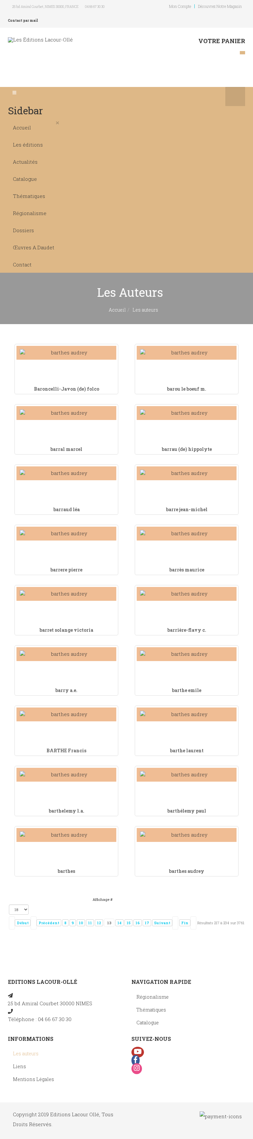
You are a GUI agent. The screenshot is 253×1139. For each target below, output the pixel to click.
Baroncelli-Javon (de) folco (66, 389)
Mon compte (180, 6)
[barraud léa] (66, 473)
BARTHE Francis (66, 750)
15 (128, 922)
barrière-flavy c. (186, 630)
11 (90, 922)
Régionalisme (29, 213)
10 (81, 922)
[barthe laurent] (187, 714)
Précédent (49, 922)
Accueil (22, 127)
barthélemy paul (186, 811)
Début (23, 922)
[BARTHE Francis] (66, 714)
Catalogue (25, 179)
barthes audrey (186, 871)
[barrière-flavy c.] (187, 593)
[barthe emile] (187, 654)
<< (12, 923)
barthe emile (186, 690)
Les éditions (28, 144)
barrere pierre (66, 570)
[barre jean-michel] (187, 473)
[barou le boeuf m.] (187, 352)
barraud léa (66, 509)
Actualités (25, 161)
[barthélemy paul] (187, 774)
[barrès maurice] (187, 533)
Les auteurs (26, 1053)
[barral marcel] (66, 413)
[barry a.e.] (66, 654)
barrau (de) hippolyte (187, 449)
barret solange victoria (66, 630)
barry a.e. (66, 690)
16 (137, 922)
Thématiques (29, 196)
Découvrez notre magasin (220, 6)
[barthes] (66, 835)
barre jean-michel (187, 509)
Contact (22, 264)
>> (193, 923)
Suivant (162, 922)
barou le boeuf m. (186, 389)
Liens (19, 1066)
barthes (66, 871)
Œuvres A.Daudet (33, 247)
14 (119, 922)
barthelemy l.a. (66, 811)
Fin (184, 922)
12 (99, 922)
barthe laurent (187, 750)
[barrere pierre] (66, 533)
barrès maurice (186, 570)
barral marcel (66, 449)
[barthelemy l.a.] (66, 774)
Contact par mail (23, 20)
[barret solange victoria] (66, 593)
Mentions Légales (33, 1079)
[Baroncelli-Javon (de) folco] (66, 352)
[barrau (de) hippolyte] (187, 413)
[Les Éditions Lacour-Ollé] (40, 39)
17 (147, 922)
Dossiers (23, 230)
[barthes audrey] (187, 835)
